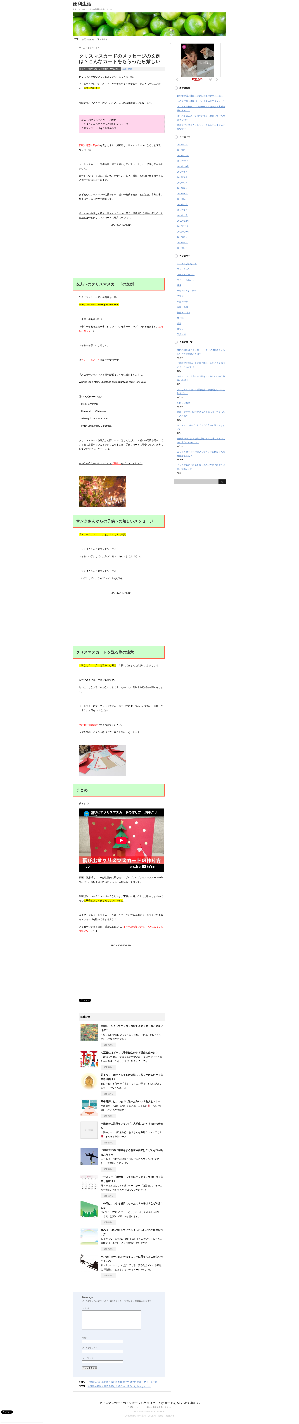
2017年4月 (182, 199)
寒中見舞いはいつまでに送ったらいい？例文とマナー (131, 1101)
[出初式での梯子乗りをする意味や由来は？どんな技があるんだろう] (89, 1164)
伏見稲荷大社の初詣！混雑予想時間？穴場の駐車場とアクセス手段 (123, 1382)
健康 (179, 285)
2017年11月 (183, 161)
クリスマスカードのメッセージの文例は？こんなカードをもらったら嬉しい (149, 1403)
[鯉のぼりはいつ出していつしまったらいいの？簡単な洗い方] (89, 1244)
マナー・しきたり (186, 280)
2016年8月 (182, 242)
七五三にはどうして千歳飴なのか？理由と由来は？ (129, 1052)
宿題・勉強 (182, 307)
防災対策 (181, 334)
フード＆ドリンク (186, 274)
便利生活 (82, 3)
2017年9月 (182, 172)
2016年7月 (182, 248)
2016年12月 (183, 221)
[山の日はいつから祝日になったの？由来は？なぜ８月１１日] (89, 1217)
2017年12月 (183, 155)
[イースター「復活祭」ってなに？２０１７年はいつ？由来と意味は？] (89, 1190)
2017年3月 (182, 204)
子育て (180, 296)
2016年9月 (182, 237)
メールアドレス (89, 1348)
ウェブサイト (87, 1358)
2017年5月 (182, 193)
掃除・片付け (183, 312)
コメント (86, 1308)
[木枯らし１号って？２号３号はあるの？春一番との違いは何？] (89, 1039)
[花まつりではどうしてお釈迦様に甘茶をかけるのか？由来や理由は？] (89, 1088)
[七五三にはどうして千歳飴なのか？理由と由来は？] (89, 1066)
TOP (76, 39)
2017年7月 (182, 182)
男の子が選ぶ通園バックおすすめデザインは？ (200, 95)
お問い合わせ (88, 39)
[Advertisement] (121, 246)
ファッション (183, 269)
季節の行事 (127, 69)
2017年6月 (182, 188)
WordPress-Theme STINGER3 (149, 1411)
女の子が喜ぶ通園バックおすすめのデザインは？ (201, 101)
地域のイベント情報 (187, 291)
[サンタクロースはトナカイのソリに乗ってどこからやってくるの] (89, 1270)
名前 (84, 1338)
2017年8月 (182, 177)
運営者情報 (102, 39)
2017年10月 (183, 166)
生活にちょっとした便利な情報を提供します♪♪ (149, 1407)
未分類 (180, 318)
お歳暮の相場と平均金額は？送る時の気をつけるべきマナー (119, 1386)
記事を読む (108, 1045)
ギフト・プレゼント (187, 263)
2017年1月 (182, 215)
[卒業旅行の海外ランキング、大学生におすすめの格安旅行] (89, 1137)
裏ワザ (180, 329)
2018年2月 (182, 144)
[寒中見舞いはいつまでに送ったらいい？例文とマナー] (89, 1115)
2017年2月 (182, 210)
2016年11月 (183, 226)
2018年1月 (182, 150)
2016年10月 (183, 231)
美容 (179, 323)
